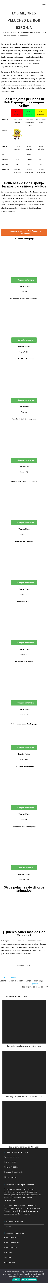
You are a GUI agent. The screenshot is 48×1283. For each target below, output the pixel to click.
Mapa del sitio (9, 1263)
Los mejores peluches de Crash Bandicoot (24, 1096)
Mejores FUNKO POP (11, 1167)
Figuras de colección (11, 1157)
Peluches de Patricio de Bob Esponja (24, 299)
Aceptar (16, 1280)
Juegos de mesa (10, 1162)
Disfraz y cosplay (10, 1177)
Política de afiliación (11, 1237)
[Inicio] (3, 32)
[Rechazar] (45, 1276)
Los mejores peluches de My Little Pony (24, 1046)
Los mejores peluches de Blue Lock (24, 1147)
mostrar (28, 965)
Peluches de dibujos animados (15, 36)
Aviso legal (8, 1252)
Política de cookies (11, 1247)
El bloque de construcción (14, 1172)
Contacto (7, 1258)
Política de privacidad (12, 1242)
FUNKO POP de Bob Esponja (24, 826)
